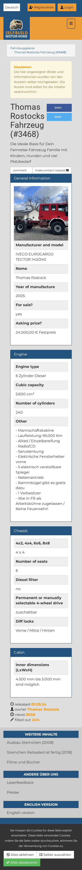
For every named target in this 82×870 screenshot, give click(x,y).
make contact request (50, 170)
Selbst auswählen (57, 855)
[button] (59, 108)
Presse (13, 792)
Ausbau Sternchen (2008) (30, 742)
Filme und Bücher (23, 762)
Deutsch (11, 7)
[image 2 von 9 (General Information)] (41, 213)
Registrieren (43, 7)
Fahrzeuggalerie (22, 48)
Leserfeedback (20, 782)
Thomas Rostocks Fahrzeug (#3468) (40, 52)
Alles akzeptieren (23, 862)
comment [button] (20, 170)
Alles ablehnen (22, 855)
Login (68, 7)
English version (21, 813)
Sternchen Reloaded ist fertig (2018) (39, 752)
